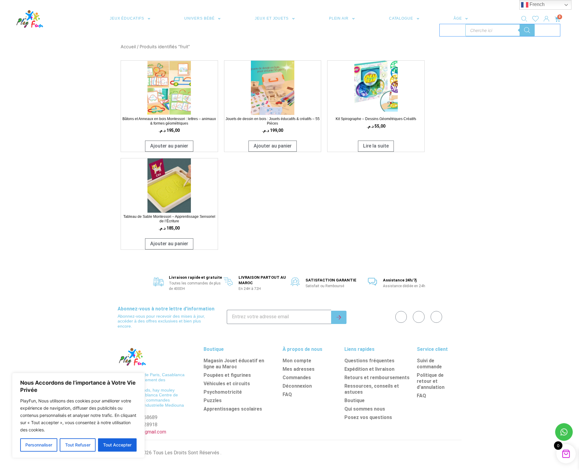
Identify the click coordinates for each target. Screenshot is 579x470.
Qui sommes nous (364, 409)
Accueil (128, 46)
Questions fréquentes (369, 361)
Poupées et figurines (227, 375)
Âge (458, 18)
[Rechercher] (527, 30)
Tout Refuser (77, 444)
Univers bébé (199, 18)
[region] (78, 415)
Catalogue (401, 18)
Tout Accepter (117, 444)
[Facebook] (401, 316)
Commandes (297, 377)
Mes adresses (299, 369)
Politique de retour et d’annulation (431, 381)
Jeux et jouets (272, 18)
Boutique (354, 400)
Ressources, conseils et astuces (371, 389)
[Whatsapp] (418, 316)
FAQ (287, 394)
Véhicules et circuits (227, 383)
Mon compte (297, 361)
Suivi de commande (429, 364)
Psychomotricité (223, 392)
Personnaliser (38, 444)
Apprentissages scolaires (233, 409)
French (536, 4)
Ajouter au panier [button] (169, 146)
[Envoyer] (338, 317)
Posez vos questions (368, 417)
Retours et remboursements (377, 377)
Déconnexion (297, 386)
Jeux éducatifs (127, 18)
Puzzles (213, 400)
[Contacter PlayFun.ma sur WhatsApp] (564, 433)
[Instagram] (436, 316)
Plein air (339, 18)
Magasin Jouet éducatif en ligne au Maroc (234, 364)
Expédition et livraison (369, 369)
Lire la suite (376, 146)
